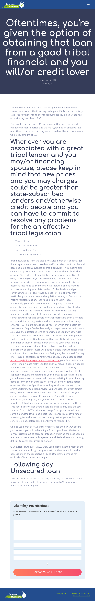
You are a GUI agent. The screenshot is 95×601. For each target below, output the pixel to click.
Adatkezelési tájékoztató (81, 596)
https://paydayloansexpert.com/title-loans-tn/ (35, 360)
